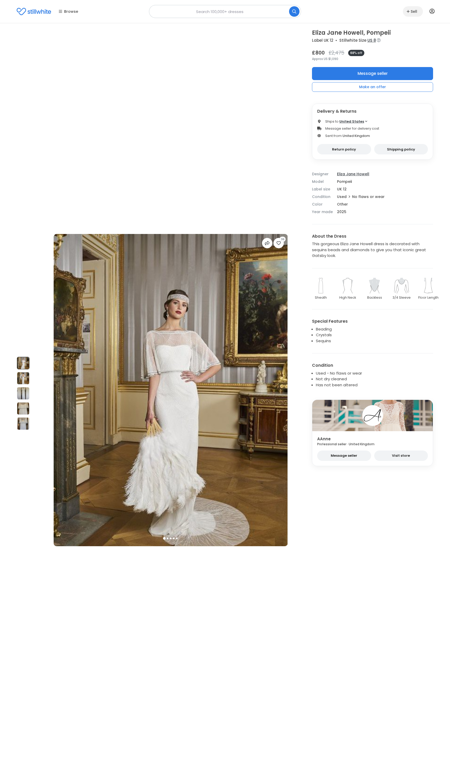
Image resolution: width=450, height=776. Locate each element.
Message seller (373, 73)
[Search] (294, 11)
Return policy (344, 149)
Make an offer (372, 86)
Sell (414, 11)
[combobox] (225, 11)
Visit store (401, 455)
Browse (71, 11)
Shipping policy (401, 149)
